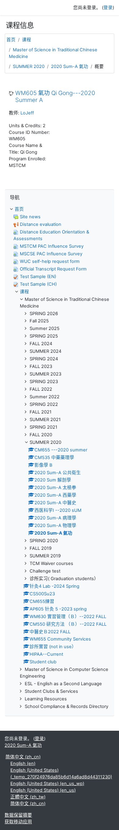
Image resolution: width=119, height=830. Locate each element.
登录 (108, 7)
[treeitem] (59, 458)
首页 (11, 40)
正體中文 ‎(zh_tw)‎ (27, 797)
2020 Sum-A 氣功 (69, 66)
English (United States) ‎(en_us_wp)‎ (47, 783)
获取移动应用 (18, 822)
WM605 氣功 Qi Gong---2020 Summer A (55, 97)
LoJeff (27, 113)
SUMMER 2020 (29, 66)
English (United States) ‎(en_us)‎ (43, 790)
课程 (26, 40)
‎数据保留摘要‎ (18, 815)
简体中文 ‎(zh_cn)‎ (23, 757)
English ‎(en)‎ (22, 763)
